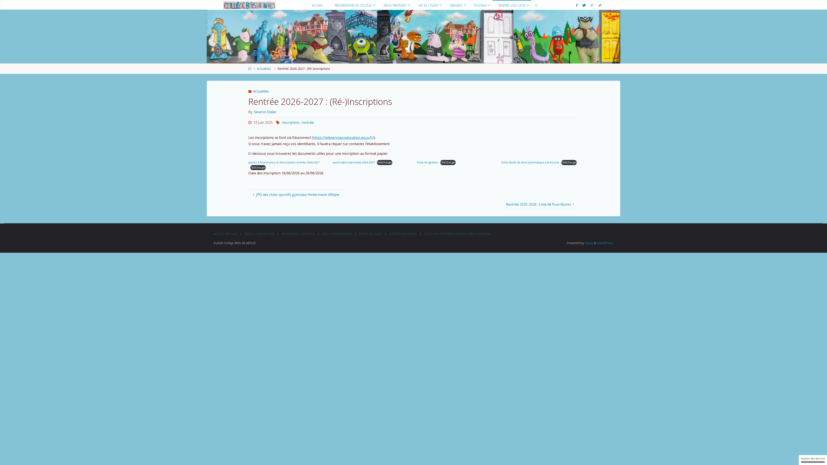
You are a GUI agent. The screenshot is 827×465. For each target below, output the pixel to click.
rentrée (308, 122)
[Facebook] (577, 5)
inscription (290, 122)
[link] (536, 5)
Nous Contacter (260, 234)
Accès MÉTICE (225, 234)
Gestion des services (813, 458)
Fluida (588, 243)
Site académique (337, 234)
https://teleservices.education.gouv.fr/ (343, 137)
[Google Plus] (592, 5)
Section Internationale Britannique (457, 234)
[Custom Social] (600, 5)
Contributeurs (403, 234)
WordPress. (605, 243)
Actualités (264, 69)
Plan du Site (370, 234)
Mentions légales (298, 234)
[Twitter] (584, 5)
